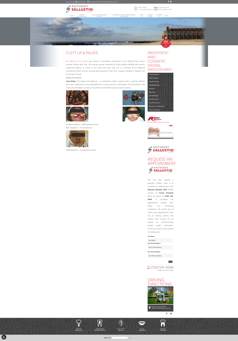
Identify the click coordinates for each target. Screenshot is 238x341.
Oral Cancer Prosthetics (156, 106)
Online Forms (150, 15)
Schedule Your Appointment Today (165, 9)
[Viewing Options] (3, 337)
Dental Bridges (154, 96)
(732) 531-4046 (162, 267)
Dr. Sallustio (71, 61)
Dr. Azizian (83, 61)
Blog (166, 16)
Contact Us (159, 15)
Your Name (152, 236)
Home (72, 16)
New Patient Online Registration (145, 9)
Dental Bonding (154, 85)
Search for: (107, 338)
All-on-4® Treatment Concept (99, 15)
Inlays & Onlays (154, 81)
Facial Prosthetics (154, 103)
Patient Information (82, 15)
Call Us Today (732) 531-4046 (76, 2)
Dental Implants (154, 74)
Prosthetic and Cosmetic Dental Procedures (124, 15)
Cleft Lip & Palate (154, 110)
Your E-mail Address (155, 243)
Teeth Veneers (153, 78)
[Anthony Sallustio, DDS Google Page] (170, 2)
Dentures (152, 89)
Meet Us (141, 15)
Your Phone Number (154, 252)
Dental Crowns (154, 99)
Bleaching (152, 92)
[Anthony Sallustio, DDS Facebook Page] (168, 2)
